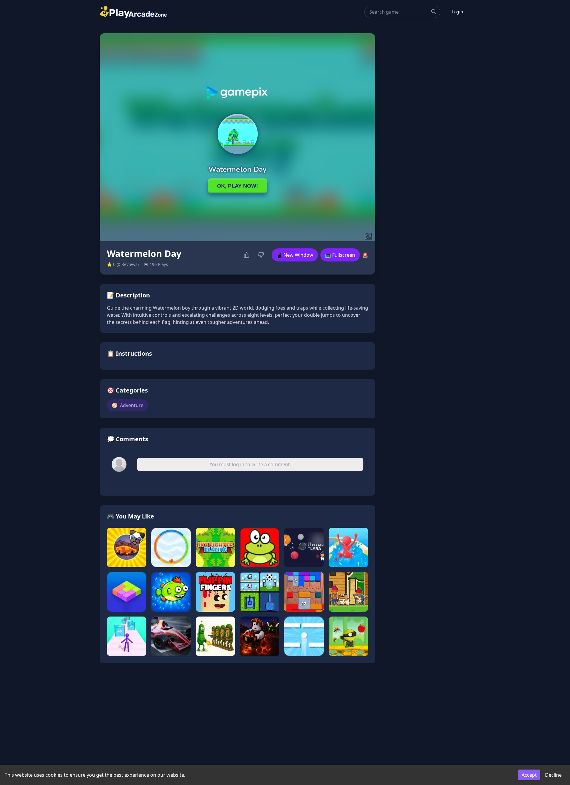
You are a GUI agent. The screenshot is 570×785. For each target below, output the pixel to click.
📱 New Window (294, 255)
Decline (553, 775)
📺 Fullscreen (340, 255)
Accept (529, 775)
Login (457, 12)
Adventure (127, 405)
